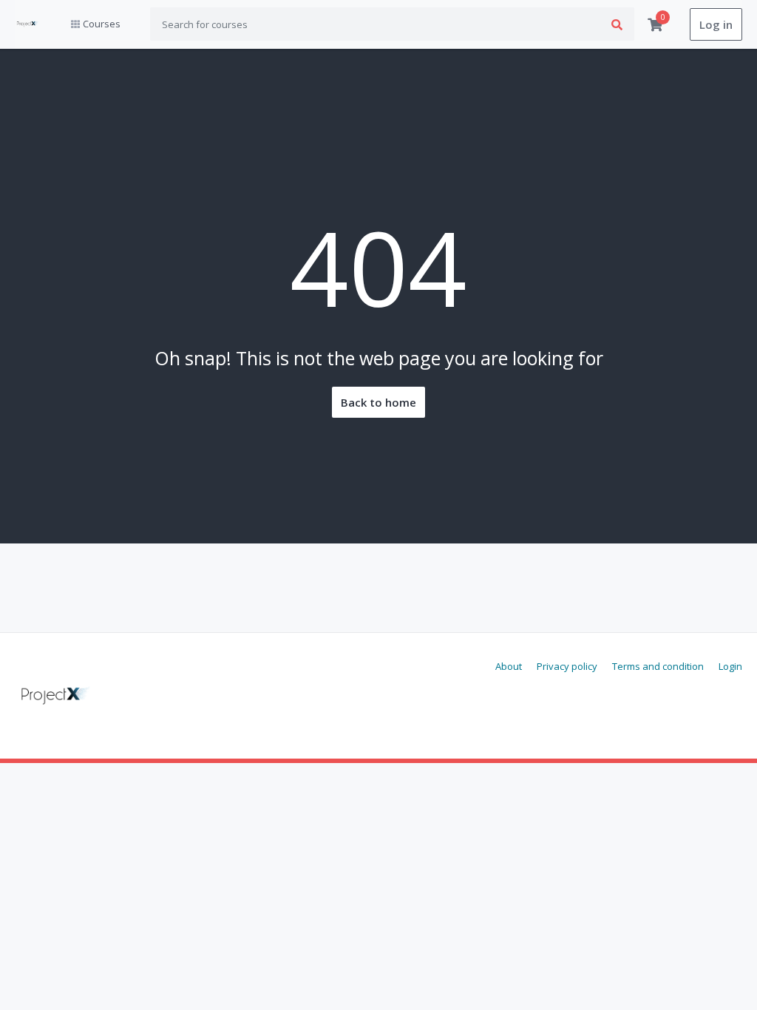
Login (730, 666)
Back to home (378, 402)
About (508, 666)
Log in (716, 24)
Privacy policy (567, 666)
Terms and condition (658, 666)
